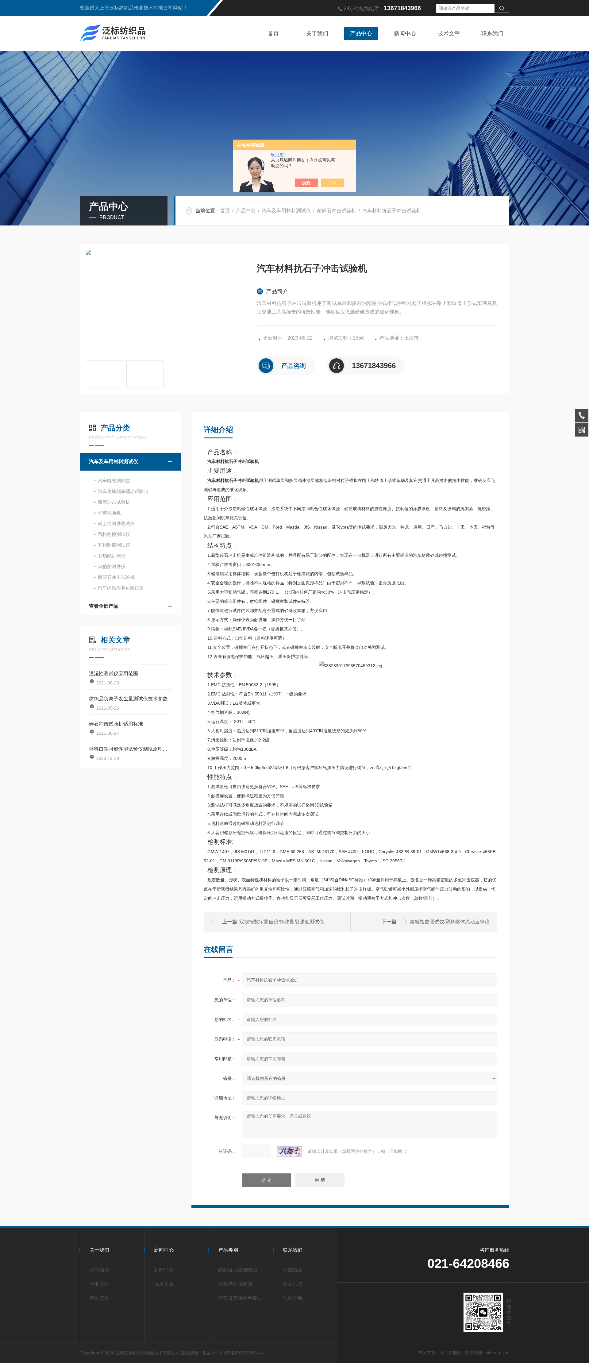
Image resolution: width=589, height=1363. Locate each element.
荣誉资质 (99, 1298)
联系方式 (292, 1284)
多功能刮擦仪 (111, 555)
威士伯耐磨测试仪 (116, 523)
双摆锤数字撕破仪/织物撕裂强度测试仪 (281, 921)
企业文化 (99, 1284)
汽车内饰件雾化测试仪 (121, 588)
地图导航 (292, 1298)
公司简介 (99, 1270)
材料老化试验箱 (235, 1284)
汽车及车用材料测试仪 (286, 210)
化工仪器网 (450, 1352)
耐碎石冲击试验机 (336, 210)
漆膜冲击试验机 (114, 502)
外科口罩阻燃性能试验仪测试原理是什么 (130, 749)
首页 (273, 33)
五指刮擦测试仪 (114, 545)
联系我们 (492, 33)
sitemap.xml (497, 1352)
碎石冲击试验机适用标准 (116, 723)
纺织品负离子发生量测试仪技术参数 (128, 698)
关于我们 (317, 33)
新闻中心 (405, 33)
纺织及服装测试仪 (238, 1270)
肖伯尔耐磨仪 (111, 566)
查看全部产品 (103, 606)
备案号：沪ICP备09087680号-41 (233, 1352)
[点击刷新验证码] (289, 1151)
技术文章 (449, 33)
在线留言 (292, 1270)
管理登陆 (473, 1352)
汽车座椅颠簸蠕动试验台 (123, 491)
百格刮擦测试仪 (114, 534)
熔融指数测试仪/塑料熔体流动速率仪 (450, 921)
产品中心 (361, 33)
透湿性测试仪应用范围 (113, 673)
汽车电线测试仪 (114, 480)
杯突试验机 (109, 512)
